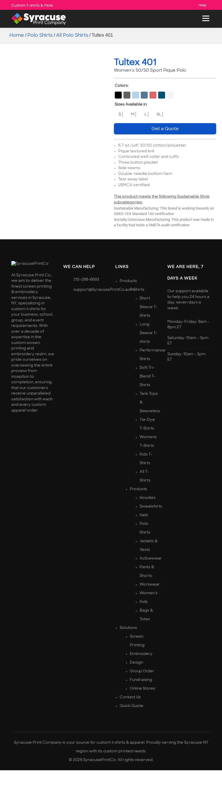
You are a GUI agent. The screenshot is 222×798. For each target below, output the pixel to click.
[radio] (118, 95)
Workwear (150, 584)
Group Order (142, 671)
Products (128, 281)
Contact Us (130, 697)
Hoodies (148, 498)
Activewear (151, 558)
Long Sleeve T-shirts (148, 333)
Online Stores (142, 688)
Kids (144, 602)
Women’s (149, 593)
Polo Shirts (40, 35)
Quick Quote (131, 706)
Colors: (122, 86)
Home (17, 35)
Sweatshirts (151, 506)
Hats (144, 515)
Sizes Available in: (131, 104)
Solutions (128, 628)
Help (202, 5)
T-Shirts (137, 290)
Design (136, 662)
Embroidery (141, 654)
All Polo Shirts (72, 35)
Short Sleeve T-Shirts (148, 307)
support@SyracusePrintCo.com (103, 290)
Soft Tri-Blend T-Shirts (147, 376)
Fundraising (141, 680)
